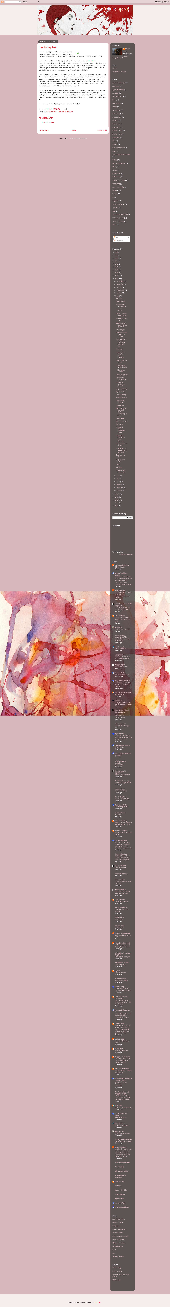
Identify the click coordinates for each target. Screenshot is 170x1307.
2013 (116, 264)
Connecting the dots (121, 901)
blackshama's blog (121, 821)
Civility (118, 464)
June (118, 476)
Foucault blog (119, 987)
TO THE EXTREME (120, 866)
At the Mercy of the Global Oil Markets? (121, 450)
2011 (116, 270)
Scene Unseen (117, 1271)
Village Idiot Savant (121, 907)
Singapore (115, 201)
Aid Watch (118, 1186)
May (118, 479)
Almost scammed (120, 649)
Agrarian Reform (118, 90)
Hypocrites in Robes (120, 310)
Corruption (116, 110)
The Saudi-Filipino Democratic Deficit (120, 429)
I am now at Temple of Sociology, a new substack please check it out (123, 737)
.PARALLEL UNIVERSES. (122, 1068)
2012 (116, 267)
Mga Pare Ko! (120, 392)
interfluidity (118, 700)
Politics (114, 190)
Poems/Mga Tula (118, 187)
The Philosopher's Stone (123, 692)
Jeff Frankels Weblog (122, 1171)
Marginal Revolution (119, 1243)
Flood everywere (120, 867)
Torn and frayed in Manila (123, 1139)
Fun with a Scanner (118, 148)
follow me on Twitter (126, 554)
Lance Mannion (120, 789)
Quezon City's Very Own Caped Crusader (120, 355)
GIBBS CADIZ (119, 1024)
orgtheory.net (119, 734)
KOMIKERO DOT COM (122, 963)
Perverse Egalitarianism (122, 1010)
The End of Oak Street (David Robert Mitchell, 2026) (122, 619)
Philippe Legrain (120, 665)
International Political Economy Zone (122, 711)
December (120, 281)
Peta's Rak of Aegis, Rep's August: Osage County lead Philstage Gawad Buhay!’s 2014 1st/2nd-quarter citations (123, 1029)
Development (116, 117)
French (114, 144)
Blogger (97, 1302)
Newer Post (44, 130)
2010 (116, 273)
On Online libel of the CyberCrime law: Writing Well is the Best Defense (122, 1097)
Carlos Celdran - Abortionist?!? (121, 314)
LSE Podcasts (116, 1280)
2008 (116, 279)
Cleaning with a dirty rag (122, 957)
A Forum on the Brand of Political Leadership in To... (121, 411)
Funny (114, 151)
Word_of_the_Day (118, 221)
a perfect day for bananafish (120, 1176)
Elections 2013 (117, 134)
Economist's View (120, 813)
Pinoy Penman (119, 1167)
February (120, 487)
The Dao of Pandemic (122, 799)
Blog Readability (121, 389)
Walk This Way (119, 1181)
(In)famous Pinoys (118, 83)
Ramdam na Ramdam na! (121, 378)
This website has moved (122, 1133)
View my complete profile (120, 57)
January (119, 490)
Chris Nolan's (91, 61)
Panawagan (116, 173)
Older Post (102, 130)
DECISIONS (118, 755)
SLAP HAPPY (119, 1049)
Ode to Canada (120, 567)
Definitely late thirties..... (122, 1051)
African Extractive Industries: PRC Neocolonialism (120, 715)
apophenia (118, 627)
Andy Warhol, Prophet (120, 401)
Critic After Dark (120, 615)
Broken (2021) (119, 765)
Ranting (114, 194)
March (119, 484)
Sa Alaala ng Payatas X (122, 807)
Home (73, 130)
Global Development (119, 1229)
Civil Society (49, 111)
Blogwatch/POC (117, 96)
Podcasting (116, 184)
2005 (116, 500)
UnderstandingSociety (122, 565)
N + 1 (114, 1250)
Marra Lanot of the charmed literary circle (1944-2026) (122, 639)
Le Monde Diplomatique (120, 1236)
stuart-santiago (120, 635)
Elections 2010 (117, 131)
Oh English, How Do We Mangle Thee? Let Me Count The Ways (122, 1060)
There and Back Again (122, 1125)
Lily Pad (117, 971)
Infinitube (119, 349)
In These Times (117, 1233)
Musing (61, 111)
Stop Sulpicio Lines (120, 460)
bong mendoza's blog (122, 681)
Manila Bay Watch (120, 1147)
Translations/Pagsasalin (120, 214)
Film (55, 111)
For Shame (119, 424)
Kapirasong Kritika (121, 805)
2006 (116, 497)
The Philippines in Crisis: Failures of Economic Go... (121, 342)
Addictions (115, 86)
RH (113, 197)
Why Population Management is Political (121, 325)
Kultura (114, 160)
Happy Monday (121, 395)
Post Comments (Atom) (78, 138)
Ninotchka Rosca (121, 397)
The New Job (120, 330)
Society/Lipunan (117, 204)
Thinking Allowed (118, 1256)
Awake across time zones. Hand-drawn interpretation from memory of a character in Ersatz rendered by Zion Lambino (123, 580)
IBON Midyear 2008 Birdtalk (121, 366)
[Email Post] (65, 109)
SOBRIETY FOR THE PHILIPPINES (121, 997)
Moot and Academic (119, 163)
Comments (119, 241)
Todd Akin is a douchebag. (123, 1107)
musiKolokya (120, 418)
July (118, 296)
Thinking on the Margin (122, 933)
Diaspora (115, 120)
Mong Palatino (119, 655)
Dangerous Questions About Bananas (120, 438)
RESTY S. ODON (120, 1039)
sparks (127, 49)
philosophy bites (120, 724)
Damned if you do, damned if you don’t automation (121, 1084)
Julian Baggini (119, 1131)
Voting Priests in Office (121, 361)
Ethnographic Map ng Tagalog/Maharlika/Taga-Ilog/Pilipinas (123, 1002)
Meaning (119, 467)
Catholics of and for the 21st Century (121, 334)
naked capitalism (120, 590)
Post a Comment (48, 122)
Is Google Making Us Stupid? (120, 384)
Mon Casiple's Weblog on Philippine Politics (123, 1079)
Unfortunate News (121, 791)
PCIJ (113, 1253)
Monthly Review (117, 1246)
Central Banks (119, 747)
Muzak (114, 170)
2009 (116, 276)
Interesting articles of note (121, 154)
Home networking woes (122, 674)
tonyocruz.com (120, 880)
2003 (116, 506)
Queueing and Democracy (120, 471)
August (119, 293)
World (114, 225)
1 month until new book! (122, 629)
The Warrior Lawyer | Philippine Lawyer (122, 1093)
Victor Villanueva (120, 890)
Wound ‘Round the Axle (122, 775)
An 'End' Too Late (121, 421)
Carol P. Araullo (120, 899)
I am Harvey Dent (121, 375)
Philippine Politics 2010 (122, 943)
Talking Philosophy (121, 874)
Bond (114, 100)
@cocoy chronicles (121, 1190)
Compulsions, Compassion (121, 305)
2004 (116, 503)
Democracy (116, 113)
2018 (116, 252)
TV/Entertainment (118, 218)
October (120, 287)
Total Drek (118, 1105)
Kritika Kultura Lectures (120, 371)
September (120, 290)
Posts (117, 237)
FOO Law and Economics (123, 745)
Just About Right (120, 1203)
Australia (115, 93)
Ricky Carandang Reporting (120, 762)
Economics (115, 127)
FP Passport (116, 1226)
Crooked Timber (117, 1222)
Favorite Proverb (120, 973)
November (120, 284)
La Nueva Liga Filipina (122, 1207)
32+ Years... (118, 815)
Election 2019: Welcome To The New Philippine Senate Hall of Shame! (122, 857)
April (118, 482)
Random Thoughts (121, 830)
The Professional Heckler (123, 753)
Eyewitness (116, 137)
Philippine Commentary (122, 1057)
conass (114, 107)
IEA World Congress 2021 (123, 783)
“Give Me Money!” (120, 1117)
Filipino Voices (119, 917)
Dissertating (116, 124)
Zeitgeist (119, 298)
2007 (116, 494)
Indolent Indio (119, 925)
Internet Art (120, 405)
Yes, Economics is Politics (121, 445)
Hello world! (119, 919)
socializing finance (121, 840)
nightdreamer (119, 1198)
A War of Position (120, 979)
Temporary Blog (120, 965)
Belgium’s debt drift (121, 666)
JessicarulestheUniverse (122, 1162)
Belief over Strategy (121, 980)
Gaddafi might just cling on (123, 1141)
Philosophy (69, 111)
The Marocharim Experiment (120, 772)
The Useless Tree (120, 797)
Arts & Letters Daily (118, 1219)
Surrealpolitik (120, 301)
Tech (114, 211)
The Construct (119, 673)
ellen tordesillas (120, 647)
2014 (116, 261)
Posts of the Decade (119, 72)
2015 (116, 258)
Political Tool (119, 927)
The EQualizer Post (121, 854)
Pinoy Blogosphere (118, 180)
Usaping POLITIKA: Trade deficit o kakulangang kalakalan (123, 684)
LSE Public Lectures (118, 1239)
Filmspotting (116, 1268)
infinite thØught (120, 1194)
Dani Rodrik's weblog (122, 781)
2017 (116, 255)
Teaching (115, 208)
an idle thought (120, 694)
